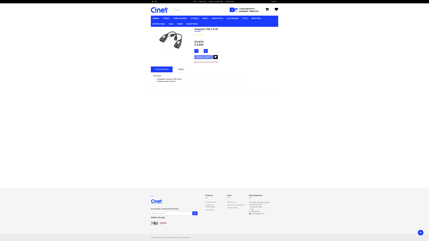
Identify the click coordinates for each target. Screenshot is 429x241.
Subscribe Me (195, 213)
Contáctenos (232, 208)
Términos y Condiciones (210, 206)
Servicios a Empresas (235, 205)
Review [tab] (181, 69)
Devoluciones (211, 202)
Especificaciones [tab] (162, 69)
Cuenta (273, 1)
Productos (231, 202)
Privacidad (209, 210)
